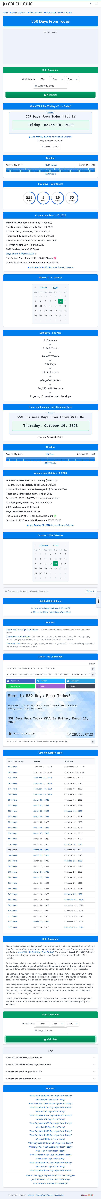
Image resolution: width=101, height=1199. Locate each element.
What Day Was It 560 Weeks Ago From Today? (50, 1147)
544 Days (12, 767)
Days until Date (13, 643)
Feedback (98, 600)
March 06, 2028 (41, 828)
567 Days (12, 894)
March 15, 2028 (41, 877)
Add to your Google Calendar (51, 136)
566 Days (12, 889)
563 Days (12, 872)
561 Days (12, 861)
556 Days (12, 833)
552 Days (12, 811)
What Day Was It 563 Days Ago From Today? (50, 1170)
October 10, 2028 (73, 811)
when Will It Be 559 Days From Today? (36, 952)
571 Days (12, 916)
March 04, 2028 (41, 817)
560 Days (12, 855)
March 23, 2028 (41, 922)
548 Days (12, 789)
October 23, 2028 (73, 861)
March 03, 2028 (41, 811)
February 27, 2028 (43, 783)
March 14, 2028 (41, 872)
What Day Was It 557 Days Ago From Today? (50, 1115)
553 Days (12, 817)
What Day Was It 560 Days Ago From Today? (50, 1135)
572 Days (12, 922)
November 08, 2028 (73, 927)
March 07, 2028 (41, 833)
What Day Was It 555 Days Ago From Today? (50, 1095)
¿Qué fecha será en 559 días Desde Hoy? (50, 1179)
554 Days (12, 822)
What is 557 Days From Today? (50, 1119)
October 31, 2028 (73, 894)
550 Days (12, 800)
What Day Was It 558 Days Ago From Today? (50, 1123)
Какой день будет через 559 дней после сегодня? (50, 1175)
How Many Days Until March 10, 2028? (52, 608)
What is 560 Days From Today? (50, 1139)
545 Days (12, 772)
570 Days (12, 911)
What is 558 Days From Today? (50, 1127)
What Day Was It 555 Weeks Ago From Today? (50, 1103)
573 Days (12, 927)
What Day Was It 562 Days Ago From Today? (50, 1162)
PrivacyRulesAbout (44, 1195)
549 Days (12, 794)
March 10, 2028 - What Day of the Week (52, 612)
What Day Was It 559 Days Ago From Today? (50, 1131)
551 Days (12, 806)
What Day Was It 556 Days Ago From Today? (50, 1107)
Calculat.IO (12, 1195)
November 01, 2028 (73, 900)
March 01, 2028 (41, 800)
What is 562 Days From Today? (50, 1166)
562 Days (12, 866)
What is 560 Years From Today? (50, 1151)
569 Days (12, 905)
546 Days (12, 778)
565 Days (12, 883)
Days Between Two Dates (18, 636)
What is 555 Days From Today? (50, 1099)
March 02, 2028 (41, 806)
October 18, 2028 (73, 844)
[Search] (90, 4)
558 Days (12, 844)
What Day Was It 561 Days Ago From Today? (50, 1154)
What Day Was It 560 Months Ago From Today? (50, 1143)
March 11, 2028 (41, 855)
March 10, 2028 (41, 850)
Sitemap (30, 1195)
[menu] (96, 4)
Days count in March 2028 (20, 253)
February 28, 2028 (43, 789)
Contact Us (58, 1195)
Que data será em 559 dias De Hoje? (50, 1183)
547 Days (12, 783)
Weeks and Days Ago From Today (22, 629)
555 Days (12, 828)
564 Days (12, 877)
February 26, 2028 (43, 778)
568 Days (12, 900)
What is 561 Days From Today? (50, 1158)
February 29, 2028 (43, 794)
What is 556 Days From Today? (50, 1111)
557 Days (12, 839)
